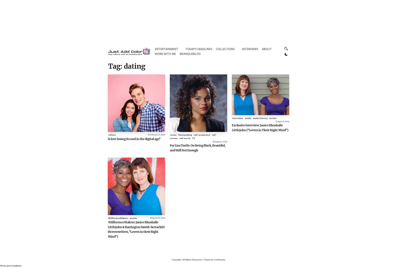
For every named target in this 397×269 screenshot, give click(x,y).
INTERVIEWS (250, 49)
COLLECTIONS (225, 49)
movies (273, 118)
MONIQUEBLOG (190, 54)
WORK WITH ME (165, 54)
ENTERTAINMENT (166, 49)
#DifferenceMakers (118, 218)
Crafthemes (219, 259)
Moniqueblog (185, 134)
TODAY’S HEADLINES (198, 49)
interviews (237, 118)
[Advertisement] (198, 22)
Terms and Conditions (10, 265)
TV (193, 138)
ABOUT (267, 49)
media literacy (260, 118)
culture (112, 134)
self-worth (184, 138)
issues (173, 134)
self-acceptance (202, 134)
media (248, 118)
